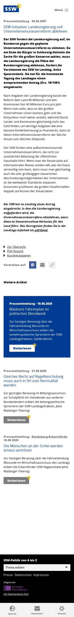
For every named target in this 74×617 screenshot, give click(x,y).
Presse (8, 575)
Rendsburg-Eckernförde (49, 436)
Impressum (41, 575)
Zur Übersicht (16, 247)
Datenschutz (23, 575)
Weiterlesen (22, 348)
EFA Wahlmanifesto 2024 (16, 594)
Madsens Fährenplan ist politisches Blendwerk (29, 311)
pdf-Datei (41, 230)
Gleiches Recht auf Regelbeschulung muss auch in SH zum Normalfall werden (33, 380)
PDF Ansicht (15, 251)
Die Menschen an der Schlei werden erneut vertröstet (33, 448)
